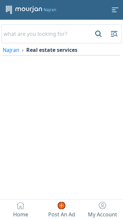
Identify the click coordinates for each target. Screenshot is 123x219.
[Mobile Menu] (115, 10)
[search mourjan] (98, 33)
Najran (11, 50)
